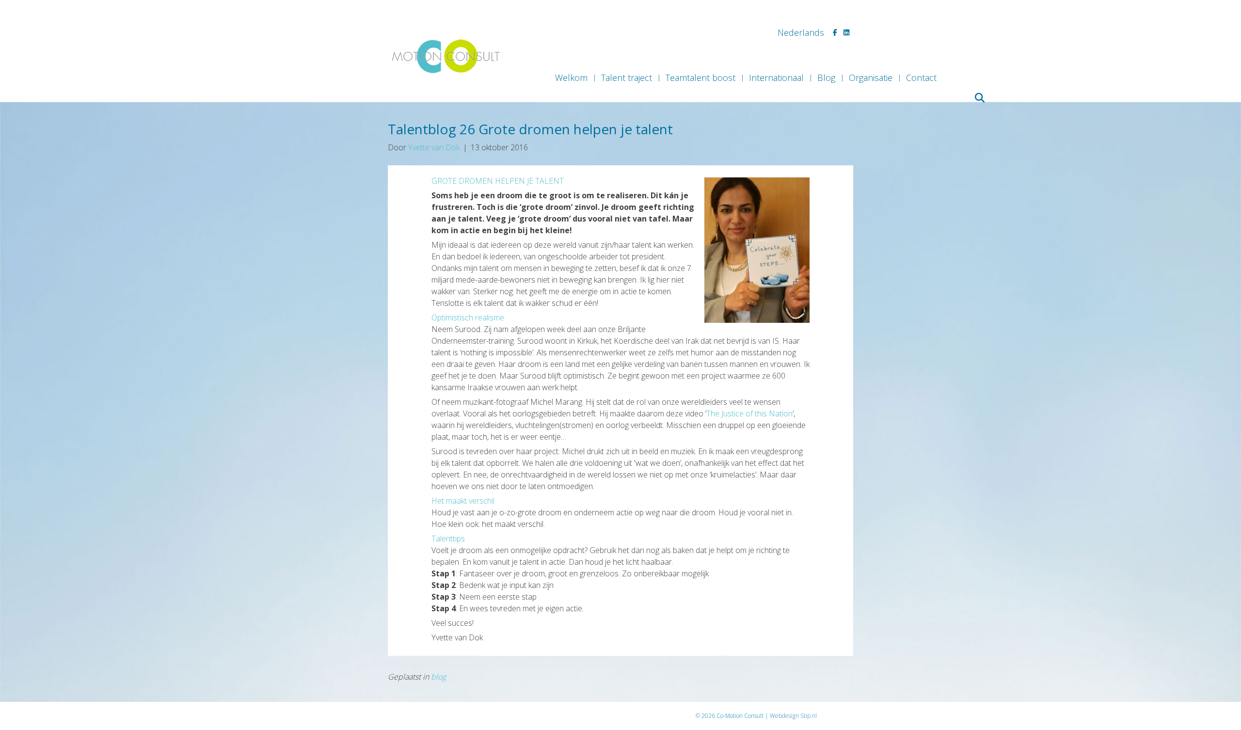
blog (438, 676)
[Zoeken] (978, 98)
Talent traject (626, 77)
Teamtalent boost (700, 77)
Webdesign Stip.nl (793, 716)
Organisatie (870, 77)
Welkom (571, 77)
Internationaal (776, 77)
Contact (921, 77)
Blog (826, 77)
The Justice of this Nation (749, 413)
